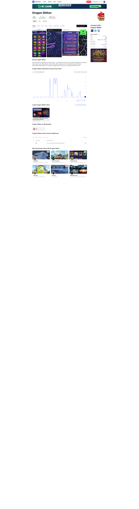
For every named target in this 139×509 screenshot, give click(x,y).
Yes (106, 41)
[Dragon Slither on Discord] (98, 30)
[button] (85, 43)
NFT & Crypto (104, 44)
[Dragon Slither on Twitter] (92, 30)
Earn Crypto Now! (81, 26)
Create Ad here (104, 61)
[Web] (106, 38)
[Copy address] (85, 143)
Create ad (105, 46)
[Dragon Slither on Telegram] (95, 30)
